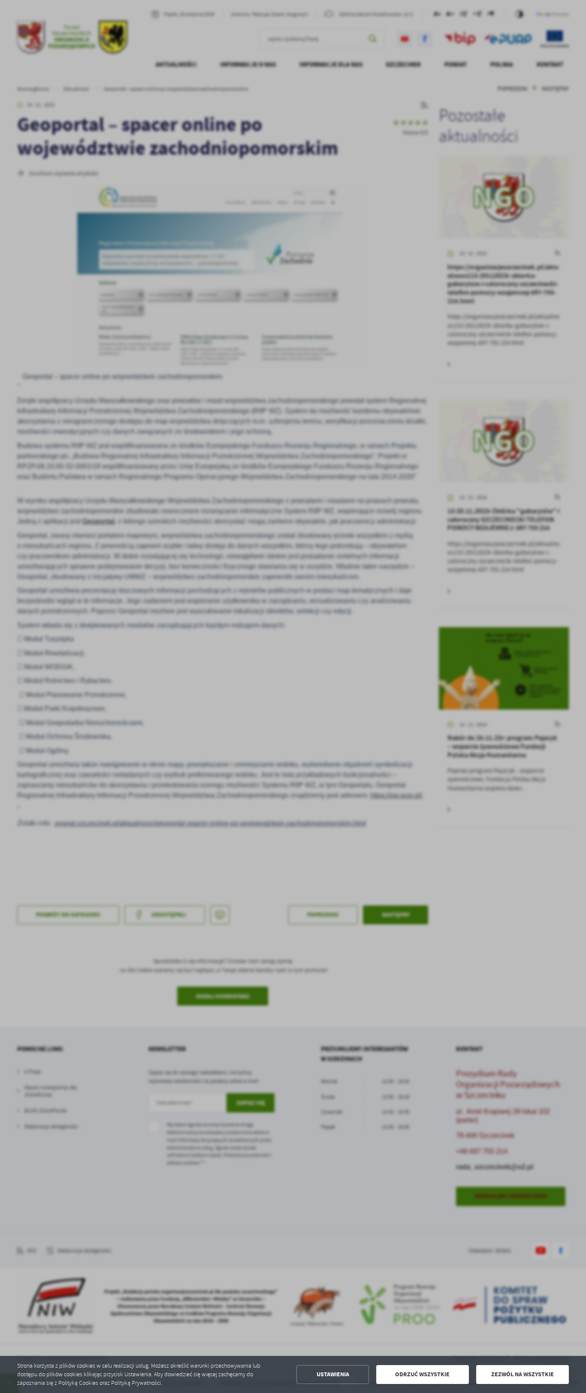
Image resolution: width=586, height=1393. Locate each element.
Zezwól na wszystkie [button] (522, 1374)
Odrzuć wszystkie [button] (422, 1374)
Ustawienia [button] (333, 1374)
